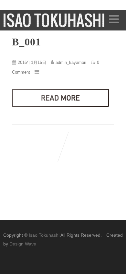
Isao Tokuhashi (44, 235)
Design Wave (22, 243)
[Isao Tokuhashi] (54, 25)
